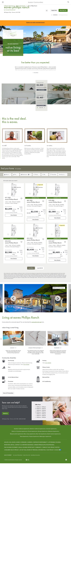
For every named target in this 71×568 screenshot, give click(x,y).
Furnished (23, 442)
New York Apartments (41, 434)
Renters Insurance (27, 444)
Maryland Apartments (53, 431)
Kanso (18, 442)
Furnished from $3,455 (41, 87)
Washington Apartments (45, 436)
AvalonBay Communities (35, 455)
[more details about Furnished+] (61, 348)
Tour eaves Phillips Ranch (17, 455)
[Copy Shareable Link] (46, 10)
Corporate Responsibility (40, 442)
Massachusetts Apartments (16, 434)
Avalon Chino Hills (26, 455)
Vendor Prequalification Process (44, 444)
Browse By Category (59, 288)
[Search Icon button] (68, 2)
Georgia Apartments (43, 431)
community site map (36, 322)
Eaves (13, 442)
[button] (13, 189)
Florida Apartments (32, 431)
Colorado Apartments (51, 428)
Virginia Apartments (34, 436)
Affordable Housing (54, 442)
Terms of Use (46, 447)
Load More (31, 268)
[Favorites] (21, 198)
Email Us (5, 413)
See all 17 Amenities (8, 393)
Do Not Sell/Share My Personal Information (33, 450)
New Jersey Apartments (29, 434)
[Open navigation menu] (3, 2)
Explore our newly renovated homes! (35, 22)
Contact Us (18, 444)
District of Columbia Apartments (19, 431)
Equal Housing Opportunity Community (30, 447)
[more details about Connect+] (16, 348)
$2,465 (40, 97)
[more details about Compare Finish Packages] (42, 348)
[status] (45, 105)
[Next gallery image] (58, 298)
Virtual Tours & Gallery (63, 29)
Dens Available (41, 89)
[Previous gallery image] (13, 298)
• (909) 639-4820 (22, 419)
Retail (12, 444)
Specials (41, 107)
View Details (14, 215)
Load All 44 (40, 268)
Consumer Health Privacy (11, 450)
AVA (10, 442)
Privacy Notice (55, 447)
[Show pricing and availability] (18, 209)
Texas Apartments (24, 436)
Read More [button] (36, 72)
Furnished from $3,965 (41, 100)
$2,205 (40, 85)
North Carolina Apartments (53, 434)
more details (26, 364)
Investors (7, 444)
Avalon (6, 442)
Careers (29, 442)
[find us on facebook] (66, 459)
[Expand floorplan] (8, 194)
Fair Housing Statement (11, 447)
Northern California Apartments (37, 428)
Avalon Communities (35, 2)
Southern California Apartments (21, 428)
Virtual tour (18, 187)
